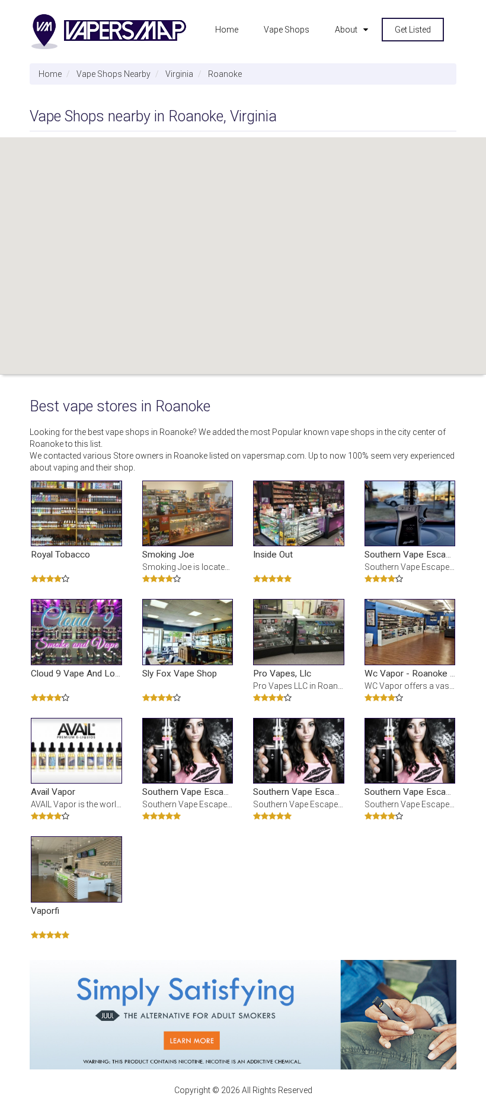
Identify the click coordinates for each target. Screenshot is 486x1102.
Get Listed (413, 29)
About (346, 29)
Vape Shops (286, 29)
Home (226, 29)
